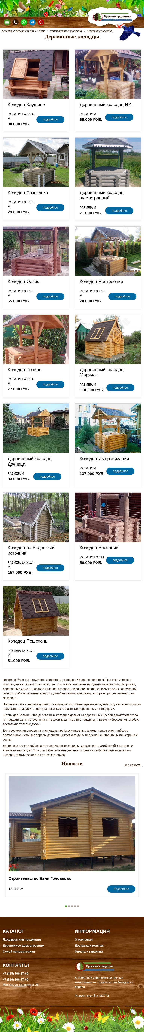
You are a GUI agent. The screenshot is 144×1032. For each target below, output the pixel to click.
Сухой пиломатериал (19, 951)
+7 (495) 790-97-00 (15, 973)
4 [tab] (75, 906)
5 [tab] (78, 906)
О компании (84, 939)
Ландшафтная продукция (22, 939)
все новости (132, 765)
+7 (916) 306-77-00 (15, 979)
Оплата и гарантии (89, 951)
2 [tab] (69, 906)
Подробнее (50, 119)
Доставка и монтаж (89, 945)
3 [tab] (72, 906)
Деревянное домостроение (23, 945)
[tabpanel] (72, 835)
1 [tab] (66, 906)
